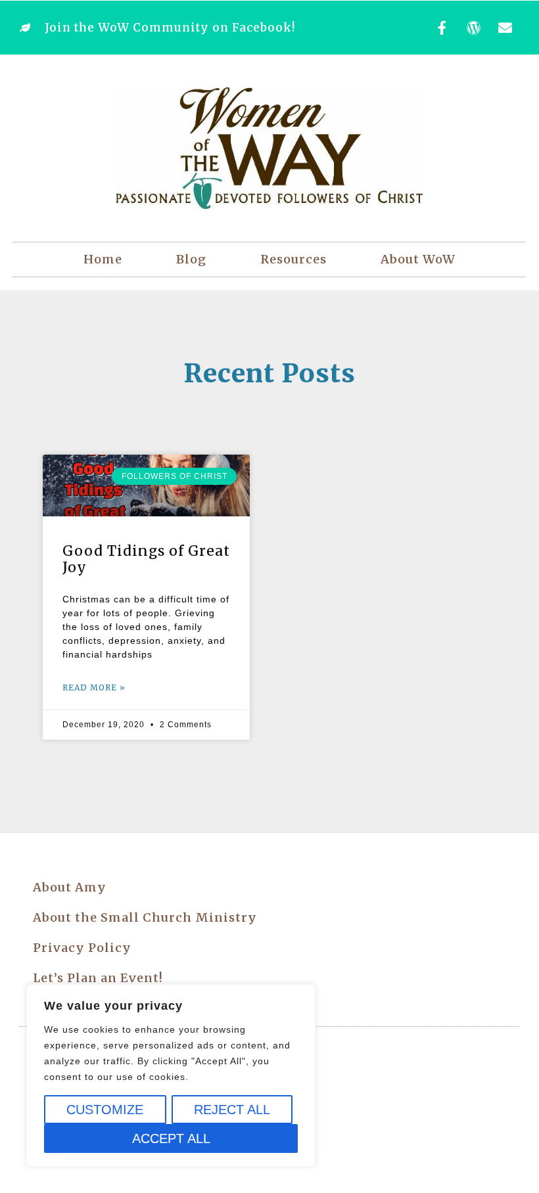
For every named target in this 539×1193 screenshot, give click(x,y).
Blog (191, 259)
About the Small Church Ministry (145, 917)
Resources (293, 259)
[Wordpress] (474, 27)
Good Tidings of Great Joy (146, 559)
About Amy (69, 887)
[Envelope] (505, 27)
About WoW (418, 259)
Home (102, 259)
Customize (104, 1109)
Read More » (94, 687)
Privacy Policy (82, 947)
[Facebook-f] (442, 27)
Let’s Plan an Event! (98, 977)
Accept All (171, 1138)
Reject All (232, 1109)
